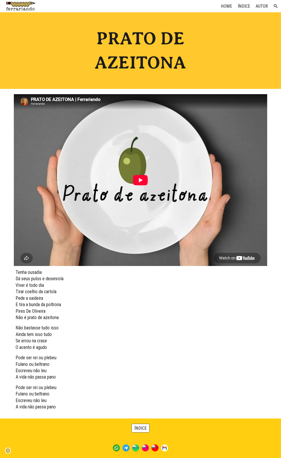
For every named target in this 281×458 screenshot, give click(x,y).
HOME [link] (226, 6)
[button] (275, 6)
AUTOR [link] (262, 6)
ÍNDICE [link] (244, 6)
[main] (140, 51)
